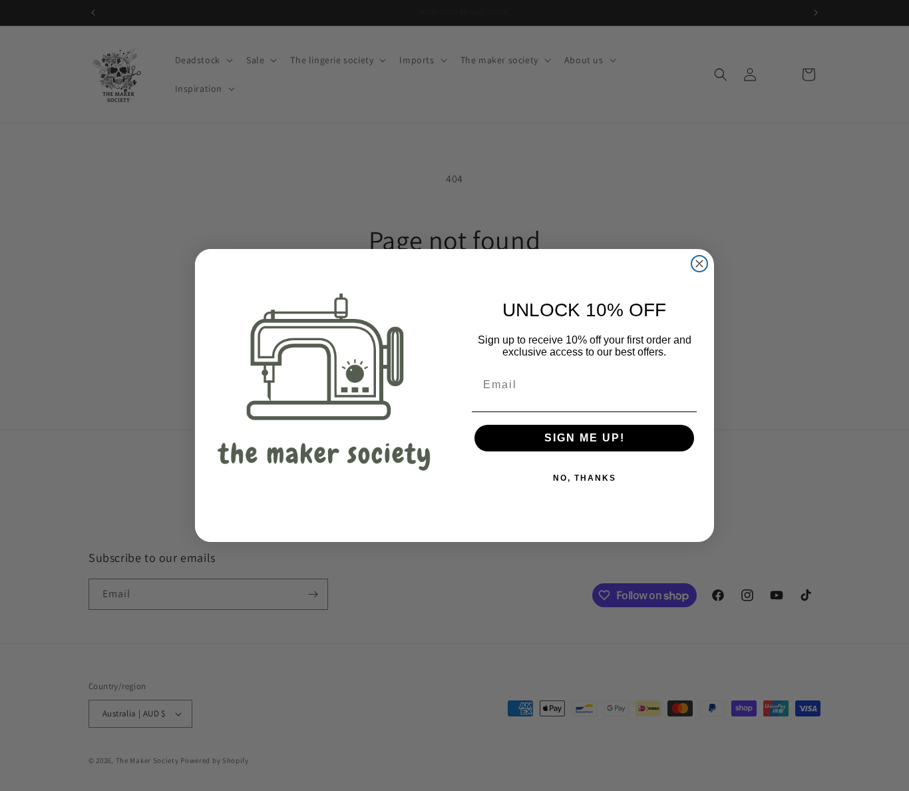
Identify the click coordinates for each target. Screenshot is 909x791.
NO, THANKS (584, 478)
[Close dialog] (699, 264)
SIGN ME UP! (584, 437)
